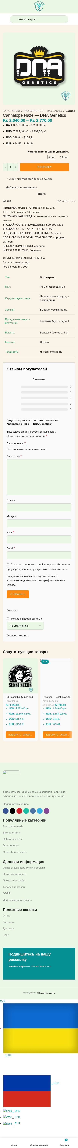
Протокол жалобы (14, 880)
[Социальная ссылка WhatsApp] (61, 193)
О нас (6, 915)
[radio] (51, 157)
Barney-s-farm (11, 832)
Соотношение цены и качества (26, 449)
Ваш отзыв (14, 456)
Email (11, 548)
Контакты (8, 921)
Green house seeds (15, 852)
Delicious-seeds (12, 838)
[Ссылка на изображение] (11, 778)
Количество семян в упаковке (48, 151)
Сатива (70, 110)
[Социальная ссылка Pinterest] (57, 193)
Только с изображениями (26, 618)
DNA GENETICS (33, 110)
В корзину (44, 167)
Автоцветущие (50, 701)
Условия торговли (14, 886)
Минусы (11, 516)
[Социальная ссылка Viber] (74, 193)
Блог (6, 934)
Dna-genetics (11, 845)
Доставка (8, 928)
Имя (10, 532)
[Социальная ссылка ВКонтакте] (65, 193)
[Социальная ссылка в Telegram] (70, 193)
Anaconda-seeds (13, 826)
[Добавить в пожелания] (34, 661)
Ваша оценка (16, 443)
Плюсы (11, 500)
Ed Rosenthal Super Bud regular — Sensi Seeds (19, 698)
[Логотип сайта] (39, 6)
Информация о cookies (17, 899)
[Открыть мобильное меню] (4, 19)
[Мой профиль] (73, 19)
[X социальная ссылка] (52, 193)
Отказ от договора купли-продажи (24, 867)
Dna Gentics (54, 110)
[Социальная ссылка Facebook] (48, 193)
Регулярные (12, 701)
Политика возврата (14, 874)
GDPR (6, 893)
